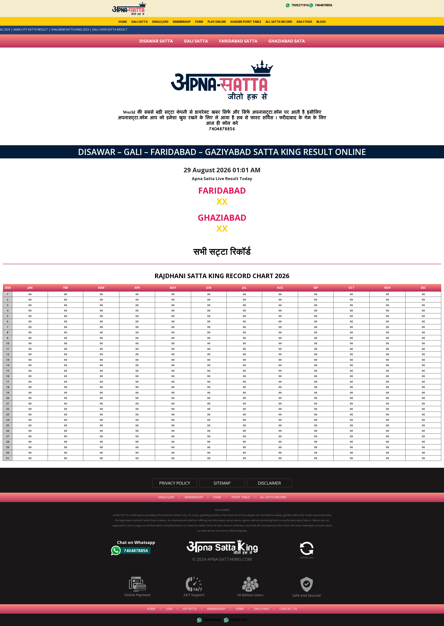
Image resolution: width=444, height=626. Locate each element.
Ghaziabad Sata (286, 41)
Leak (169, 609)
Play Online (217, 22)
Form (199, 22)
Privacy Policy (174, 483)
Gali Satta (196, 41)
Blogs (321, 22)
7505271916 (300, 5)
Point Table (241, 497)
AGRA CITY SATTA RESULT (45, 29)
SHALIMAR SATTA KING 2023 (85, 29)
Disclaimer (269, 483)
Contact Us (288, 609)
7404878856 (323, 5)
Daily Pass (304, 22)
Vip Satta (190, 609)
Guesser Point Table (245, 22)
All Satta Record (279, 22)
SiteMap (222, 483)
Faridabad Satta (238, 41)
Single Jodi (160, 22)
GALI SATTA (139, 22)
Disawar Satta (156, 41)
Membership (182, 22)
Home (122, 22)
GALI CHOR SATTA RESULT (124, 29)
